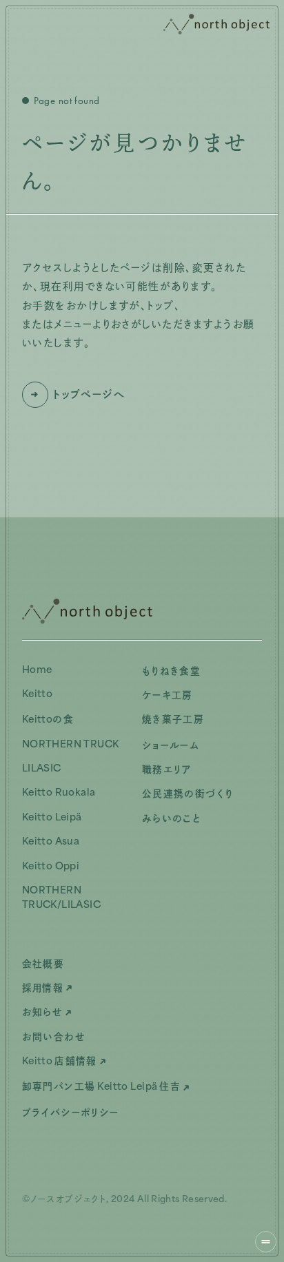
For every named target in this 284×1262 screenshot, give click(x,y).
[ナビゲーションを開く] (266, 1242)
